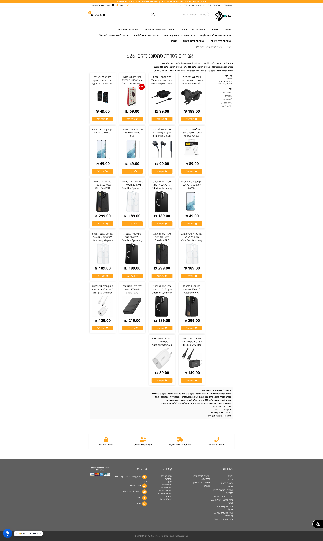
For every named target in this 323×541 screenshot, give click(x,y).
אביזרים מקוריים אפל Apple (225, 508)
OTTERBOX (225, 103)
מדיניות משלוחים (198, 5)
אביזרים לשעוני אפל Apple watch (222, 501)
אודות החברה (227, 5)
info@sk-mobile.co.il (131, 491)
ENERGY (226, 92)
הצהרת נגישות (184, 5)
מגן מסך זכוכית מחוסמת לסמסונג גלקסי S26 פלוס (132, 132)
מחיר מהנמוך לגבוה (225, 81)
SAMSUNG (225, 106)
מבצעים (99, 14)
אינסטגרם (137, 503)
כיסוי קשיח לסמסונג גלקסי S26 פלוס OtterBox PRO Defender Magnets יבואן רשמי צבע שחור (162, 240)
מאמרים (169, 496)
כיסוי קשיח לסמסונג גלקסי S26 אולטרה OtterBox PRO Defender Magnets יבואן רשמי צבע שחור (102, 188)
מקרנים (207, 485)
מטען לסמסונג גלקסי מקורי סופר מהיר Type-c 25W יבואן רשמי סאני (161, 80)
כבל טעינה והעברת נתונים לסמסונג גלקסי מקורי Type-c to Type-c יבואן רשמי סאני (102, 81)
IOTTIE (227, 96)
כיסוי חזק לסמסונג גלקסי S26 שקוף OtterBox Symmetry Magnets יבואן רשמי (102, 238)
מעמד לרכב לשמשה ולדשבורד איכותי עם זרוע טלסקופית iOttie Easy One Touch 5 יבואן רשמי (192, 83)
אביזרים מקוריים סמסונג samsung (223, 514)
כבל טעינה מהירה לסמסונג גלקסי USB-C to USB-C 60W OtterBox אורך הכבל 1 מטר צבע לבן (191, 136)
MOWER (226, 99)
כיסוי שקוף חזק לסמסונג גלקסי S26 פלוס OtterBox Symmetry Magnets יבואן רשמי (191, 238)
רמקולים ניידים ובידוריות (223, 496)
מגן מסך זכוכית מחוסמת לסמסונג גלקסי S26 (102, 131)
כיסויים (230, 476)
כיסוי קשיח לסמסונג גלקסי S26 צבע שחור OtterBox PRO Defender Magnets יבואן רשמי (191, 293)
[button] (317, 524)
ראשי (229, 47)
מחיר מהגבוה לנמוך (225, 84)
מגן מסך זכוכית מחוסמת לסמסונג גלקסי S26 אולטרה (191, 185)
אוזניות (230, 486)
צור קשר (216, 5)
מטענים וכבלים (227, 483)
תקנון (209, 5)
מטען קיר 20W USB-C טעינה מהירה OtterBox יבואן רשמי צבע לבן (162, 343)
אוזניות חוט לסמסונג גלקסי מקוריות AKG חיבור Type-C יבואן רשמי (162, 134)
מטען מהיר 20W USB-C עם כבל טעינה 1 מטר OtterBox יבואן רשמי (102, 289)
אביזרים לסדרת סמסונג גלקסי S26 (209, 47)
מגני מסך (229, 479)
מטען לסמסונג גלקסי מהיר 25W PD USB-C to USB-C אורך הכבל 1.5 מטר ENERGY (132, 81)
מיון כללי (229, 78)
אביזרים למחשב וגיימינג (223, 519)
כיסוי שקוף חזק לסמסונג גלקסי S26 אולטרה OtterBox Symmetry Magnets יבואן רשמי (132, 186)
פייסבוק (138, 497)
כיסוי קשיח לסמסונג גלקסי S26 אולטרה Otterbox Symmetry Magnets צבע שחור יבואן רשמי (162, 188)
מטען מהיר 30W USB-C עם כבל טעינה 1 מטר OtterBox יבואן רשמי (192, 341)
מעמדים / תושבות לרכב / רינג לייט (223, 491)
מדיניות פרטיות (166, 487)
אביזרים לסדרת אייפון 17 (200, 482)
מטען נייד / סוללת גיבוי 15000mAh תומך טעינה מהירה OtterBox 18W (132, 291)
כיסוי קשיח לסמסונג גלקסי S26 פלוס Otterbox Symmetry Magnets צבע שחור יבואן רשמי (132, 240)
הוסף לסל (190, 119)
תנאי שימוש (167, 484)
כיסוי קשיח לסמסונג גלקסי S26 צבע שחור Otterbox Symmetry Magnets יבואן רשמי (162, 291)
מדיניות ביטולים (165, 490)
